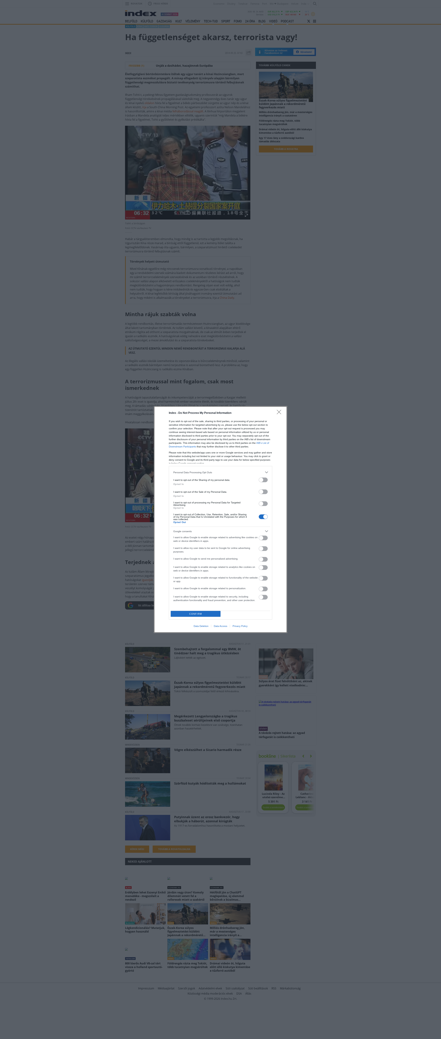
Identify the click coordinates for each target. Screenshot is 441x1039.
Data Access (220, 626)
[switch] (263, 480)
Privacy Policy (240, 626)
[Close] (280, 413)
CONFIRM (195, 614)
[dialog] (220, 519)
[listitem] (220, 472)
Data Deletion (201, 626)
